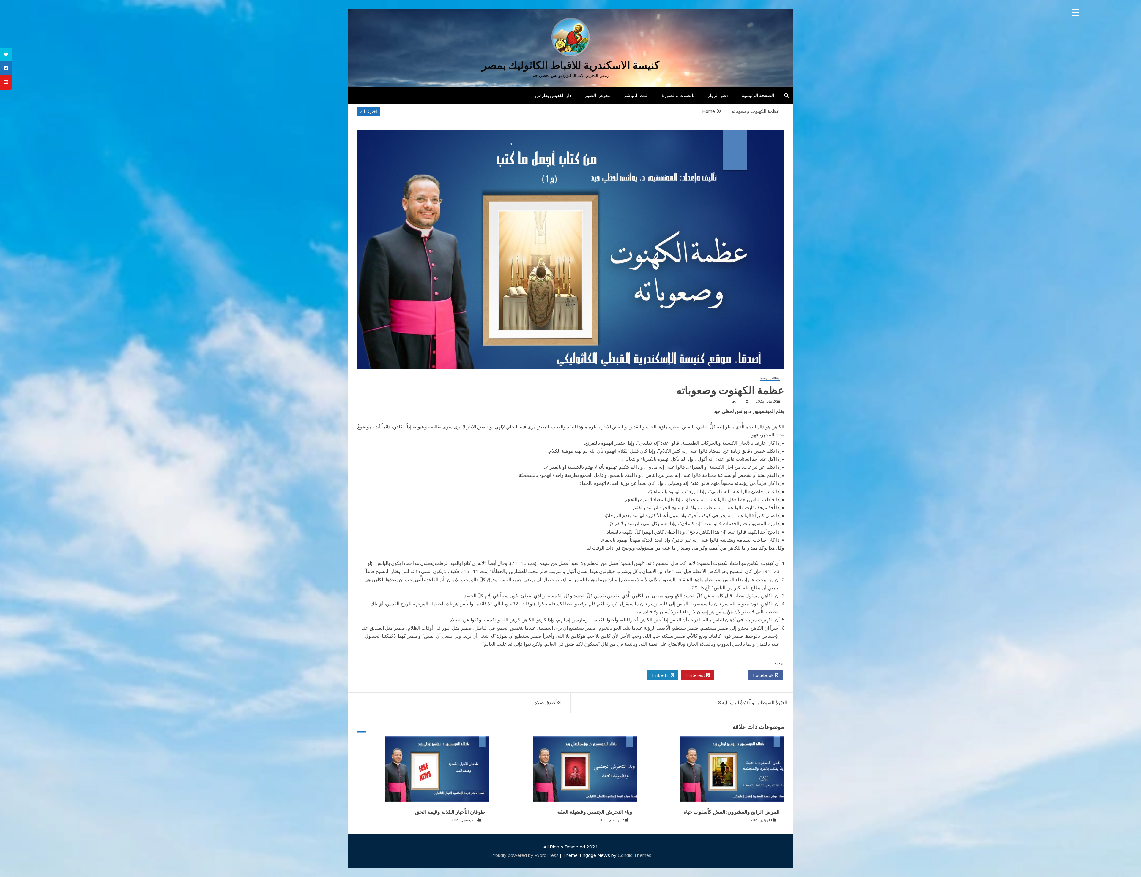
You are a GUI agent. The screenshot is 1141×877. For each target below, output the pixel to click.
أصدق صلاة (546, 702)
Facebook (764, 675)
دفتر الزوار (718, 95)
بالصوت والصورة (678, 95)
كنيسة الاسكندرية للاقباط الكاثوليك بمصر (570, 65)
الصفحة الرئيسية (758, 95)
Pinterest (695, 675)
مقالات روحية (770, 378)
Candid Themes (634, 855)
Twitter (729, 675)
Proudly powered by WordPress (525, 855)
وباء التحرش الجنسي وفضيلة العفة (594, 812)
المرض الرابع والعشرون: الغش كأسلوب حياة (731, 812)
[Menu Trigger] (1076, 12)
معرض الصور (597, 95)
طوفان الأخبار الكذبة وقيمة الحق (450, 812)
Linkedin (661, 675)
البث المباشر (636, 95)
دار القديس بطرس (553, 95)
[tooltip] (6, 54)
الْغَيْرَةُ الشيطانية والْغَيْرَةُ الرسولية (754, 702)
